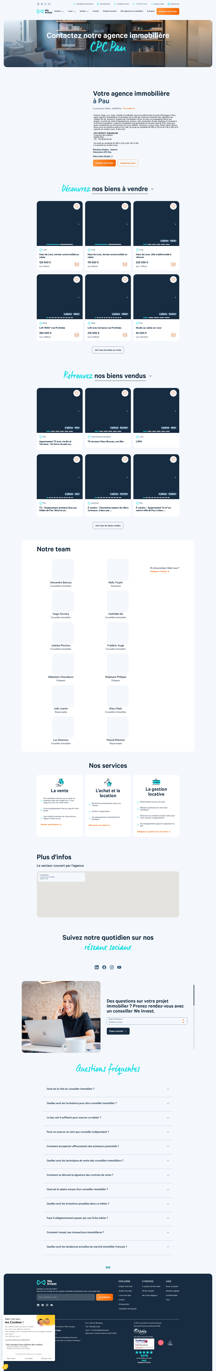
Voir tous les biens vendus (107, 526)
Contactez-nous (128, 163)
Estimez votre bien (104, 163)
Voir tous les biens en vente (108, 350)
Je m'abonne (104, 1297)
